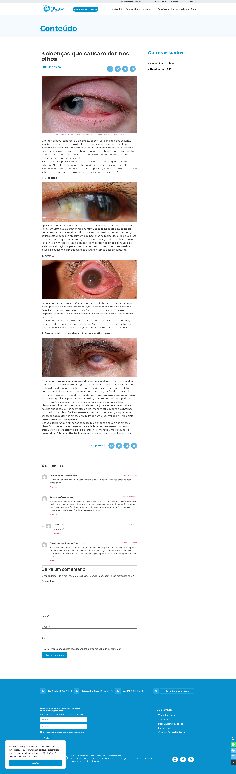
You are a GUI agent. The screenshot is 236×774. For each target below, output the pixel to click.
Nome (45, 616)
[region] (35, 754)
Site (43, 638)
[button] (85, 9)
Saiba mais (138, 1)
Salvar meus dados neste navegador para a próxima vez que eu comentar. (82, 649)
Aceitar (35, 763)
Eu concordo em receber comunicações (63, 732)
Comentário (48, 581)
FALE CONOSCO (190, 1)
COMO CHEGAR (175, 1)
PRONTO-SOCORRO (158, 1)
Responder (53, 487)
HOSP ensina (52, 67)
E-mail (46, 627)
